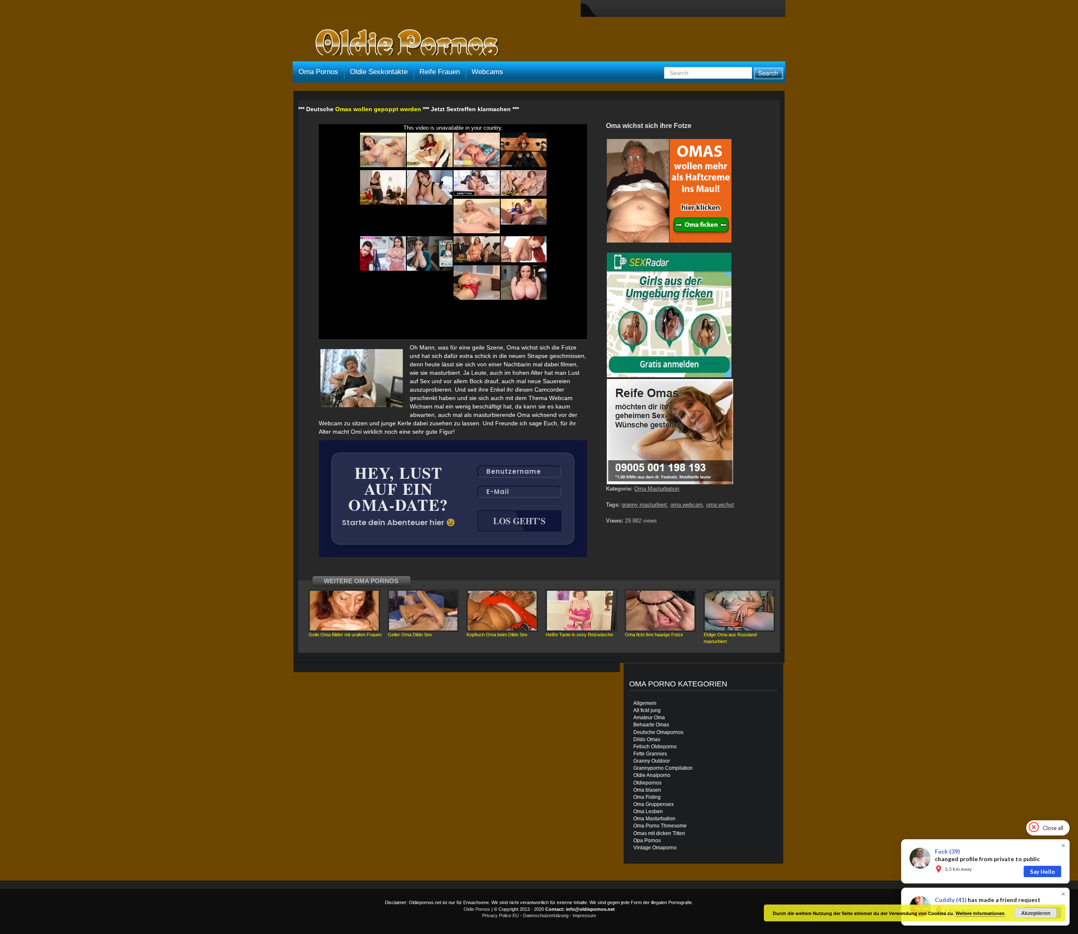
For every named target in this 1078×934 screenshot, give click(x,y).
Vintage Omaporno (655, 848)
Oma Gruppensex (653, 804)
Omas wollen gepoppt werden (378, 109)
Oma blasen (647, 790)
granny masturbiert (644, 505)
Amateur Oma (649, 718)
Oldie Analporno (651, 775)
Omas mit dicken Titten (659, 833)
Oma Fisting (647, 797)
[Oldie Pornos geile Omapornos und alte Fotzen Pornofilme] (403, 43)
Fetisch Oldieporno (655, 747)
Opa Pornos (647, 840)
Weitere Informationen (980, 913)
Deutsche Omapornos (658, 732)
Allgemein (644, 703)
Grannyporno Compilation (663, 768)
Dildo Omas (646, 739)
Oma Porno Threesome (660, 826)
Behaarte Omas (651, 725)
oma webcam (686, 505)
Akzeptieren (1035, 913)
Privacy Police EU (500, 915)
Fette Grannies (650, 754)
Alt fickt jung (647, 710)
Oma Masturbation (656, 489)
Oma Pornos (318, 72)
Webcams (487, 72)
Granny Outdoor (651, 761)
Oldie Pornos (477, 909)
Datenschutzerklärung (545, 915)
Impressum (584, 915)
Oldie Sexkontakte (379, 72)
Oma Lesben (648, 811)
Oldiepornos (647, 783)
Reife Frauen (439, 72)
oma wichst (720, 505)
